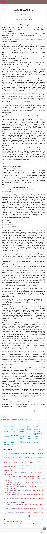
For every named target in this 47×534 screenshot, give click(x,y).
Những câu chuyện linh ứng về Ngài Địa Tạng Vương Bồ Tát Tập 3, (21, 472)
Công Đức (6, 442)
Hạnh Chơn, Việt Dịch (38, 523)
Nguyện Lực (22, 433)
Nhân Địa (22, 436)
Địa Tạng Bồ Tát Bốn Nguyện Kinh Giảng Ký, (16, 478)
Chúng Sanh (37, 440)
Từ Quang (6, 440)
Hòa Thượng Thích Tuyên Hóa (34, 457)
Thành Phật (37, 429)
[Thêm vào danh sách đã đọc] (3, 416)
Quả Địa (36, 426)
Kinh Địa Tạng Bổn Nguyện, (12, 453)
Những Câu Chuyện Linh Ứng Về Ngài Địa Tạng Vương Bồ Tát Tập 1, (22, 465)
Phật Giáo (24, 419)
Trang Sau (24, 19)
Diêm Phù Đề (13, 442)
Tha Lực (29, 433)
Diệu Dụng (6, 426)
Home (2, 5)
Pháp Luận (7, 5)
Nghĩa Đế (36, 442)
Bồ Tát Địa (22, 426)
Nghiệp (19, 419)
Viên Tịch (22, 438)
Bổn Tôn (29, 424)
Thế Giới (13, 431)
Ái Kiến (28, 436)
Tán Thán (13, 438)
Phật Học (22, 431)
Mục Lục (18, 19)
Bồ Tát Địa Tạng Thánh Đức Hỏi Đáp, (15, 498)
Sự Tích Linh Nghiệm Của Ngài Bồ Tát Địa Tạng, (17, 494)
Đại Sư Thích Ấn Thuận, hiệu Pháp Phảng (34, 482)
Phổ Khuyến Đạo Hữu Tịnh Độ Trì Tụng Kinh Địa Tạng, (18, 490)
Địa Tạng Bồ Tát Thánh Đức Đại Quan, (15, 486)
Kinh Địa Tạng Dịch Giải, (11, 508)
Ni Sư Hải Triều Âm (22, 502)
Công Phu (6, 433)
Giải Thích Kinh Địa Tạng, (13, 516)
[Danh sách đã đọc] (5, 416)
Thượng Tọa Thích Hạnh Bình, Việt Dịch (12, 484)
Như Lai (12, 426)
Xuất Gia (29, 440)
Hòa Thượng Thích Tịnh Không (33, 478)
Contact (42, 532)
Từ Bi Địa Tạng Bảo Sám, (11, 502)
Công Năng (13, 433)
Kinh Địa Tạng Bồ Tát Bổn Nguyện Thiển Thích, (16, 457)
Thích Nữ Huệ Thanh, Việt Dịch (10, 513)
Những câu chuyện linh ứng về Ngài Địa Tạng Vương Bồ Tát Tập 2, (21, 468)
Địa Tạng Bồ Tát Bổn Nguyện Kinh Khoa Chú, (16, 461)
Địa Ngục (9, 419)
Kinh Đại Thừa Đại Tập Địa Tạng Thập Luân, (17, 512)
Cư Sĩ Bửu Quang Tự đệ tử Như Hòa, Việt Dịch (24, 462)
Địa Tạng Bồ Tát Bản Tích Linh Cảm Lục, (15, 476)
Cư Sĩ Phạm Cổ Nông (24, 516)
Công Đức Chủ (37, 424)
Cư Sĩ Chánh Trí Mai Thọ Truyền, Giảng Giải (23, 12)
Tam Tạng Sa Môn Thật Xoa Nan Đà (28, 453)
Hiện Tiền (22, 429)
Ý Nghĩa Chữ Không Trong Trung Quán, (15, 482)
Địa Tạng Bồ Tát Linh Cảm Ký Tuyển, (15, 519)
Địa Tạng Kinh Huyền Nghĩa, (13, 523)
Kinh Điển (29, 442)
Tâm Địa (36, 436)
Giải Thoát (14, 419)
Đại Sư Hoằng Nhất (28, 486)
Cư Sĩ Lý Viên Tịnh (28, 498)
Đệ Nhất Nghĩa (14, 444)
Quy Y (28, 426)
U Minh (12, 440)
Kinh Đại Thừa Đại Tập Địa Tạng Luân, (15, 504)
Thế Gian (6, 431)
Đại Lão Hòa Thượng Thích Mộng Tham (32, 519)
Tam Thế (29, 429)
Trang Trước (17, 410)
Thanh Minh (6, 436)
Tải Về (31, 19)
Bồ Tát (4, 419)
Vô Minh (29, 438)
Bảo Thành (13, 429)
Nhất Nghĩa (6, 444)
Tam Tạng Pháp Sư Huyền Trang (31, 504)
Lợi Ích (5, 429)
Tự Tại (35, 438)
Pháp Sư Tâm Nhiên (36, 490)
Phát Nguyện (37, 431)
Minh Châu (22, 442)
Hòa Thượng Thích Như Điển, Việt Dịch (32, 476)
